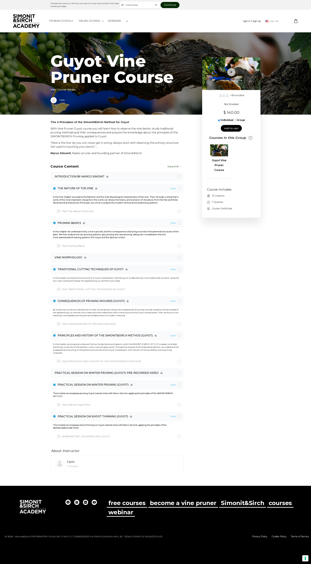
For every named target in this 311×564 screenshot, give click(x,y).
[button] (140, 5)
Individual (227, 120)
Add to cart (231, 128)
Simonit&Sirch (242, 503)
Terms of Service (300, 536)
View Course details (63, 89)
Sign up (257, 21)
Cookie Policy (279, 536)
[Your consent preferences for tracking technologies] (305, 558)
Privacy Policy (259, 536)
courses (280, 503)
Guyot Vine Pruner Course (219, 165)
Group (241, 120)
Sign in (246, 21)
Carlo (71, 462)
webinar (120, 512)
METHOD (154, 344)
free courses (126, 503)
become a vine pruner (183, 503)
